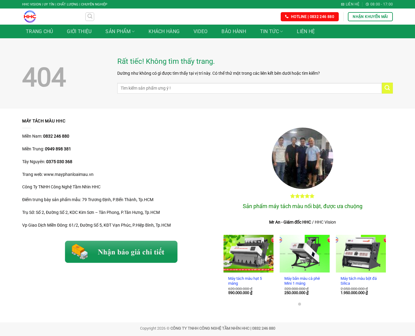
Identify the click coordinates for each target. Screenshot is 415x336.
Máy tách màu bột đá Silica (356, 281)
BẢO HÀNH (233, 31)
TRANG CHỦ (39, 31)
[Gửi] (387, 88)
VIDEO (201, 31)
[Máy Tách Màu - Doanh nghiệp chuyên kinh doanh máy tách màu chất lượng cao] (49, 17)
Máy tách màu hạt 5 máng (242, 281)
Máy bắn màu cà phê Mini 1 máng (299, 281)
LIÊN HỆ (306, 31)
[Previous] (229, 262)
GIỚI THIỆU (79, 31)
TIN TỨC (269, 31)
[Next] (375, 262)
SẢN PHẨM (118, 31)
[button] (89, 16)
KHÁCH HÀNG (164, 31)
